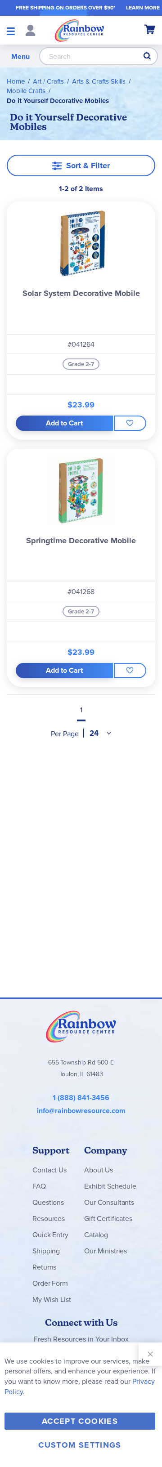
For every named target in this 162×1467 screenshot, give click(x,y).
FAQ (39, 1186)
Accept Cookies (80, 1421)
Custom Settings (79, 1445)
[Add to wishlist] (130, 423)
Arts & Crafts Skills (99, 81)
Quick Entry (50, 1234)
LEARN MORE (143, 7)
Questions (48, 1202)
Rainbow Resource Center (81, 1026)
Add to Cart (64, 423)
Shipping (46, 1251)
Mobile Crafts (26, 90)
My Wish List (51, 1299)
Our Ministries (105, 1251)
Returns (44, 1267)
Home (16, 81)
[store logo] (79, 30)
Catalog (96, 1234)
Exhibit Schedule (110, 1186)
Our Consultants (109, 1202)
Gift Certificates (108, 1218)
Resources (48, 1218)
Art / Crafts (48, 81)
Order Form (50, 1283)
